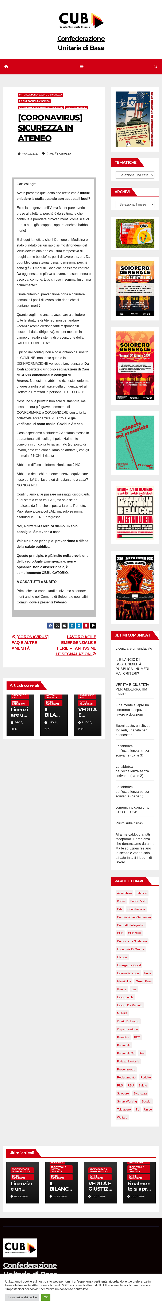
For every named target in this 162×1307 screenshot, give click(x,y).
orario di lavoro (128, 1021)
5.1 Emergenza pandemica (34, 101)
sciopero (123, 1093)
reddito (145, 1077)
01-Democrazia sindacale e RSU (21, 1170)
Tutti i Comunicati (76, 107)
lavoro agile (125, 997)
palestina (123, 1037)
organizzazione (127, 1029)
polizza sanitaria (128, 1061)
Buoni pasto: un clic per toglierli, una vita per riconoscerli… (134, 730)
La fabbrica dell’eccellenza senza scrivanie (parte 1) (132, 791)
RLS (120, 1085)
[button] (155, 66)
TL (137, 1109)
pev (141, 1053)
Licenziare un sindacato (134, 648)
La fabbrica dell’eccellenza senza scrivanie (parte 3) (132, 750)
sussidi (146, 1101)
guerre (122, 989)
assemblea (124, 893)
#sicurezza (63, 153)
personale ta (126, 1053)
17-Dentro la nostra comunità (53, 695)
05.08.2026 (21, 1196)
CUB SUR (134, 933)
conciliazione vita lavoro (134, 917)
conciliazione (136, 909)
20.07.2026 (99, 1196)
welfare (122, 1117)
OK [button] (46, 1297)
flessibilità (124, 981)
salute (143, 1085)
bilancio (142, 893)
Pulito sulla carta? (129, 823)
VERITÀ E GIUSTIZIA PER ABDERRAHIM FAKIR (132, 689)
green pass (144, 981)
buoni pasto (138, 901)
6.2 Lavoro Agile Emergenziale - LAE (41, 107)
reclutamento (126, 1077)
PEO (137, 1037)
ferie (147, 973)
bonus (121, 901)
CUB (120, 933)
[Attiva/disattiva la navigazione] (81, 67)
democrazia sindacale (132, 941)
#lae (50, 153)
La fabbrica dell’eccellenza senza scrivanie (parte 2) (132, 771)
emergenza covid (129, 965)
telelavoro (124, 1109)
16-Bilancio (57, 1162)
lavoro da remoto (129, 1005)
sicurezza (140, 1093)
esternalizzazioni (128, 973)
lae (133, 989)
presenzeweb (126, 1069)
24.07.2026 (60, 1196)
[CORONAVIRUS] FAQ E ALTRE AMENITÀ (30, 642)
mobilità (122, 1013)
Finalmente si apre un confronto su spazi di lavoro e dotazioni (132, 709)
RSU (131, 1085)
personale (124, 1045)
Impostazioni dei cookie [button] (22, 1297)
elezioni (122, 957)
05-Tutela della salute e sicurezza (40, 95)
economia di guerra (130, 949)
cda (120, 909)
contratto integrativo (130, 925)
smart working (127, 1101)
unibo (148, 1109)
